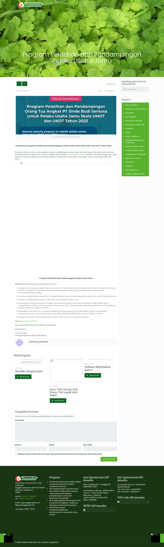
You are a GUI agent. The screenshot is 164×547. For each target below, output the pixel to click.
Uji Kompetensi (131, 170)
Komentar (19, 420)
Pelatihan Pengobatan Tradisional (134, 141)
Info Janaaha (130, 117)
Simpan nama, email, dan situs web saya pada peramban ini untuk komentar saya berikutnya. (60, 454)
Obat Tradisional (132, 136)
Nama (18, 445)
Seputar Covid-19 (132, 158)
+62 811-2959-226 (26, 498)
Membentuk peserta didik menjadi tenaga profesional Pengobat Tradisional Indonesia (64, 484)
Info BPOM (129, 113)
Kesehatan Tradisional (134, 124)
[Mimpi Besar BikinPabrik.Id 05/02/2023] (157, 538)
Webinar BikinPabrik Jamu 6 (97, 368)
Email (52, 445)
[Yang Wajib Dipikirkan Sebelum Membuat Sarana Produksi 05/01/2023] (6, 538)
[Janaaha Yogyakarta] (30, 5)
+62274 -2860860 (29, 496)
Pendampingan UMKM (134, 150)
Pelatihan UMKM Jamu (134, 146)
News (127, 132)
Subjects (129, 166)
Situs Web (87, 445)
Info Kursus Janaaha (133, 120)
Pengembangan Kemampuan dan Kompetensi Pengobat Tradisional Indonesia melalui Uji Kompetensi (65, 502)
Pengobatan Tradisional (135, 154)
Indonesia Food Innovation (136, 109)
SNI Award (129, 162)
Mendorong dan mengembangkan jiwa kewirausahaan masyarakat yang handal (63, 511)
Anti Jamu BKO (131, 105)
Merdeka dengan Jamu (29, 371)
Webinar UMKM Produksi (135, 174)
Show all (112, 84)
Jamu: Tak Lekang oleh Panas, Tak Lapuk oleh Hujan (64, 392)
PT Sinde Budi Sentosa (76, 154)
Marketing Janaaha (38, 341)
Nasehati (129, 128)
